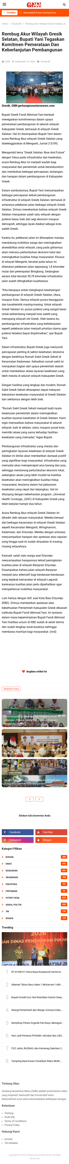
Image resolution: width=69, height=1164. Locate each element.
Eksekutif (46, 61)
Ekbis (9, 864)
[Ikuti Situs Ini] (51, 840)
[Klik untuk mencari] (64, 4)
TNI (7, 911)
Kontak (8, 1139)
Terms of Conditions (15, 1121)
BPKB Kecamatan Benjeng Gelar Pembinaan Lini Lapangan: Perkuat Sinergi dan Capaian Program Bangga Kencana (30, 720)
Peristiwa (11, 884)
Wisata (9, 918)
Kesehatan (11, 870)
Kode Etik (9, 1117)
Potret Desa (12, 898)
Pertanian (11, 891)
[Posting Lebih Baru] (30, 799)
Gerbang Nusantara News (39, 1155)
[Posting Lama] (39, 799)
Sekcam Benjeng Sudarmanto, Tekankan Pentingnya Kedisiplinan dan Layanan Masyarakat (32, 782)
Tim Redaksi (11, 1143)
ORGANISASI (12, 877)
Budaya (10, 857)
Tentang (8, 1113)
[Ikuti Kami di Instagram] (18, 840)
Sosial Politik (14, 905)
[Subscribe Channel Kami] (51, 832)
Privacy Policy (12, 1125)
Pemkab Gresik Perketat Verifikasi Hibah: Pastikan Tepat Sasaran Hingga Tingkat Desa (34, 752)
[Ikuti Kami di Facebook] (18, 832)
